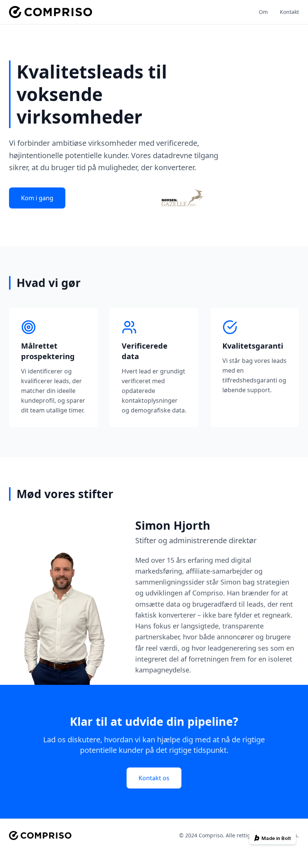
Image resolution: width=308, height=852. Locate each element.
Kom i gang (37, 198)
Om (263, 11)
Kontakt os (154, 778)
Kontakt (289, 11)
